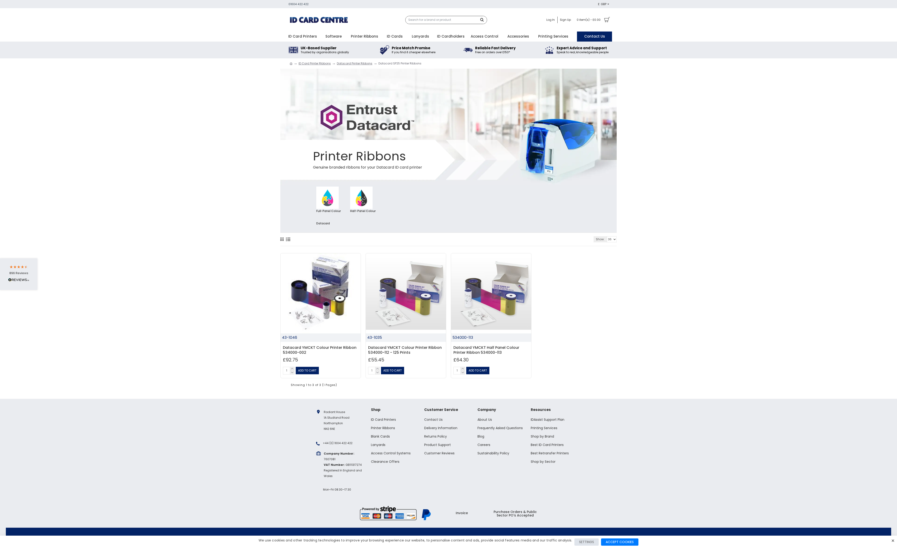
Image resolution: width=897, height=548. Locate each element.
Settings (586, 542)
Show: (600, 239)
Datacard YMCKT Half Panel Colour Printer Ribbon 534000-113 (486, 350)
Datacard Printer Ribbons (354, 63)
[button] (18, 274)
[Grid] (282, 239)
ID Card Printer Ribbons (315, 63)
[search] (483, 20)
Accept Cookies (620, 542)
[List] (288, 239)
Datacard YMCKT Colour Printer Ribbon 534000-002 (319, 350)
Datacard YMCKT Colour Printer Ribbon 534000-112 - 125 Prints (405, 350)
